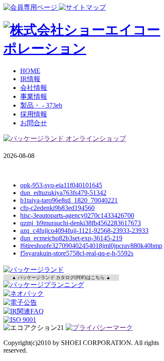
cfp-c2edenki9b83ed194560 (57, 207)
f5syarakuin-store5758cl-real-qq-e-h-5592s (76, 253)
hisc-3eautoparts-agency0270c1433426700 (77, 215)
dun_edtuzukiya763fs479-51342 (63, 192)
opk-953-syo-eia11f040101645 (61, 185)
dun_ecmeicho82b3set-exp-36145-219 (71, 238)
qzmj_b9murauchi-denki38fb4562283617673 (80, 223)
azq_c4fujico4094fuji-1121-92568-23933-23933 (84, 230)
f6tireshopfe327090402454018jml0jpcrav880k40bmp (91, 245)
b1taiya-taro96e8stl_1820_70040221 (69, 200)
